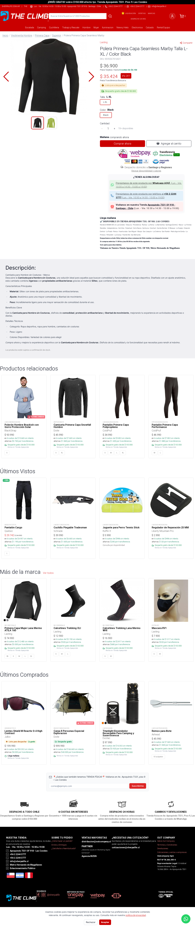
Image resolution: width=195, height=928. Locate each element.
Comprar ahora (122, 143)
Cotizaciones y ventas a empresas (172, 852)
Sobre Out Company (166, 841)
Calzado (150, 27)
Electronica (137, 27)
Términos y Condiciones (167, 845)
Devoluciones (162, 848)
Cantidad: (105, 123)
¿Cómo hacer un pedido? (61, 841)
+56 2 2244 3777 (137, 6)
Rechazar (90, 922)
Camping (41, 27)
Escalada (29, 27)
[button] (49, 77)
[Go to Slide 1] (37, 123)
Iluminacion (107, 27)
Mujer (96, 27)
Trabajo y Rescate (70, 27)
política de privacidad (136, 915)
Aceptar (105, 922)
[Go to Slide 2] (51, 123)
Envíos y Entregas (59, 845)
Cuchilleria (54, 27)
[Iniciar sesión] (172, 16)
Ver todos (48, 572)
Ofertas (141, 13)
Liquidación (130, 13)
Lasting (104, 42)
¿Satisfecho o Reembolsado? (63, 848)
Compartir (188, 42)
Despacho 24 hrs (138, 19)
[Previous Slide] (6, 76)
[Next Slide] (91, 76)
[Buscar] (110, 16)
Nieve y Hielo (123, 27)
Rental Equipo (163, 27)
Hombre (86, 27)
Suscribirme (138, 786)
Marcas (151, 13)
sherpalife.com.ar (11, 6)
